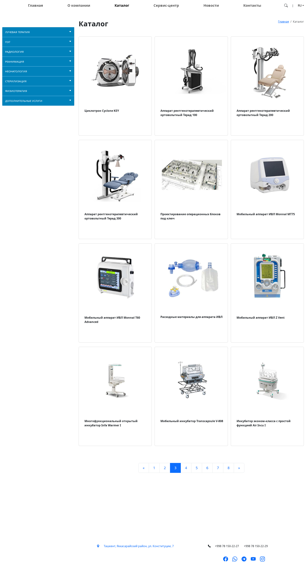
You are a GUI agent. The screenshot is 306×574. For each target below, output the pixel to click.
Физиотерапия (16, 91)
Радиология (14, 51)
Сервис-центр (166, 5)
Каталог (122, 5)
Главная (35, 5)
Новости (211, 5)
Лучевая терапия (17, 32)
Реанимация (14, 61)
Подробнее (95, 126)
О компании (78, 5)
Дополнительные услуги (23, 101)
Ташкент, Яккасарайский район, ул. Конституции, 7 (139, 546)
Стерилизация (16, 81)
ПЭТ (7, 42)
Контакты (252, 5)
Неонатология (16, 71)
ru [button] (300, 5)
